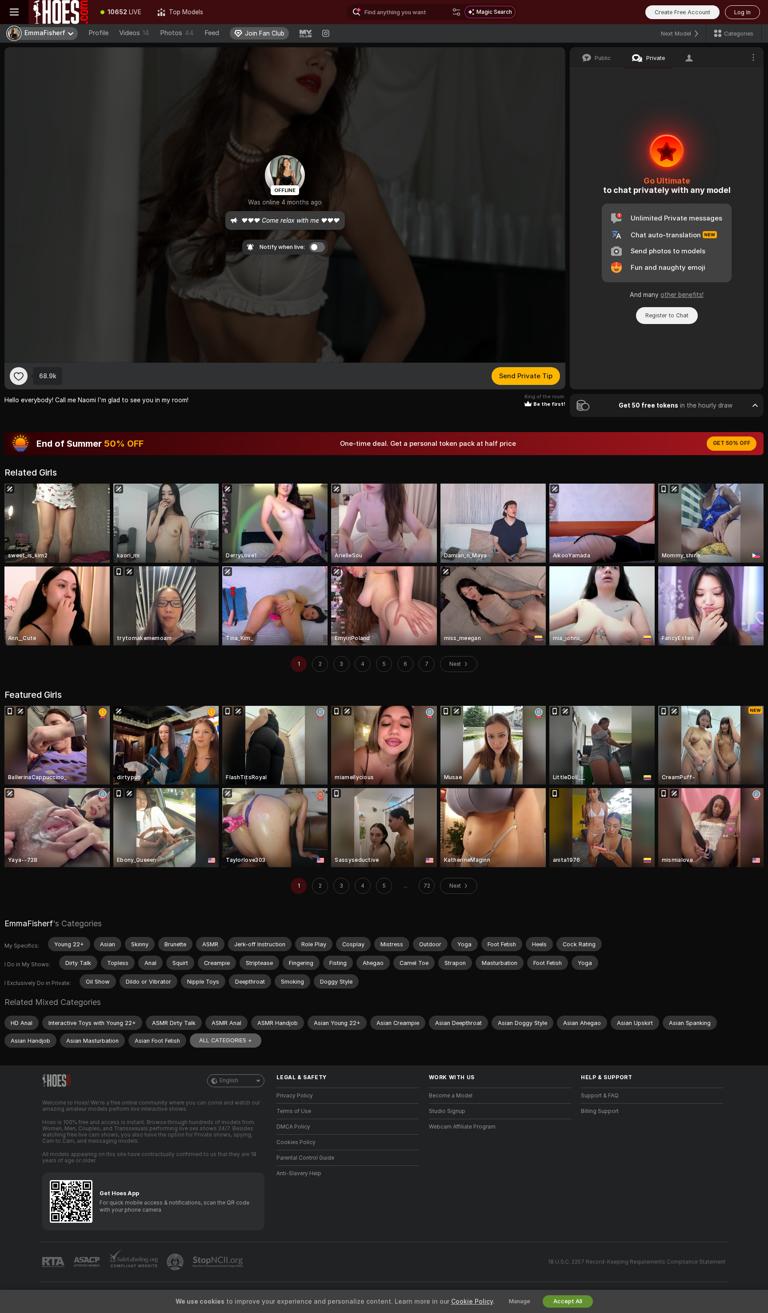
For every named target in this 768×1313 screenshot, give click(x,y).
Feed (211, 33)
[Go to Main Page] (60, 12)
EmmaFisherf (28, 923)
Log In (742, 12)
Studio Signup (447, 1111)
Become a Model (450, 1096)
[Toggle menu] (14, 12)
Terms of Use (293, 1111)
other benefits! (682, 294)
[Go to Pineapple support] (176, 1261)
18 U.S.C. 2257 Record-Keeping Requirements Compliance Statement (636, 1262)
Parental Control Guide (305, 1158)
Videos (134, 33)
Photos (177, 33)
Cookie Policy (472, 1301)
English (229, 1080)
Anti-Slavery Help (298, 1173)
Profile (98, 33)
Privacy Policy (294, 1096)
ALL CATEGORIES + (225, 1040)
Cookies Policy (296, 1142)
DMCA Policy (293, 1127)
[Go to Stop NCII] (218, 1262)
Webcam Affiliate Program (462, 1127)
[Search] (456, 12)
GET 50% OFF (731, 443)
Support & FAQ (600, 1096)
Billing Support (600, 1111)
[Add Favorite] (19, 376)
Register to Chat (666, 315)
